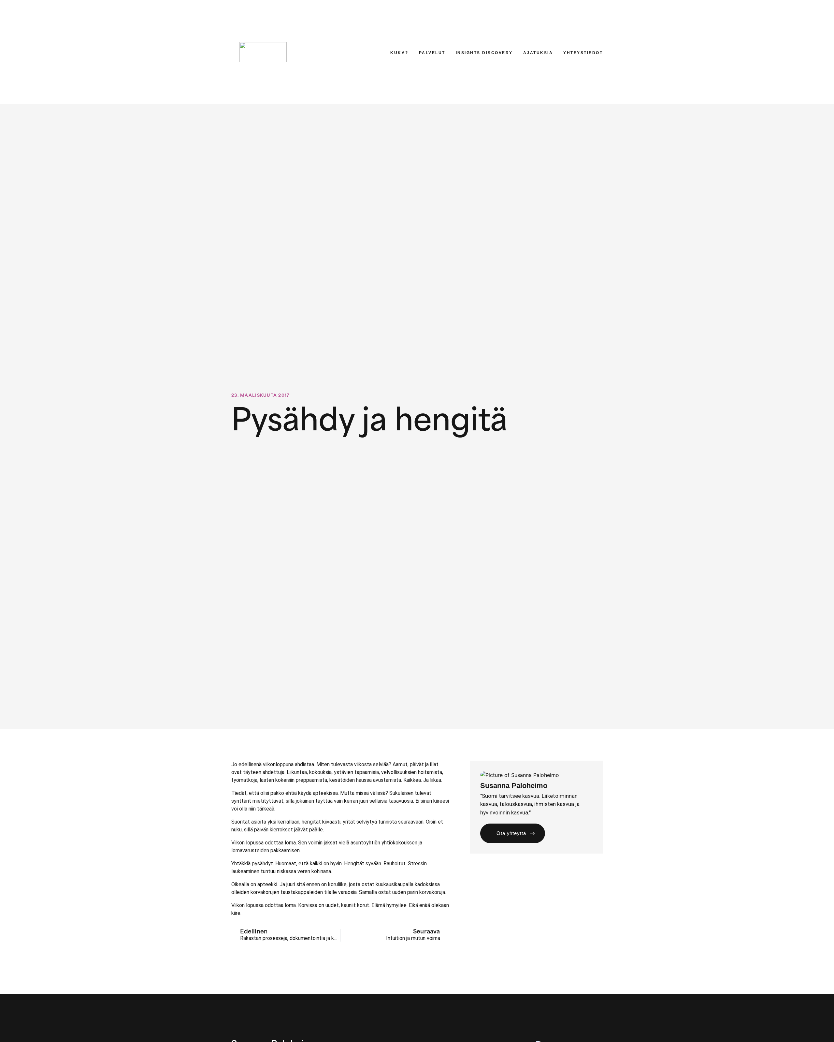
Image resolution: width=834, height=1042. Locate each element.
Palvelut (432, 53)
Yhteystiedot (583, 53)
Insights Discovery (484, 53)
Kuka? (399, 53)
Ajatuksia (538, 53)
